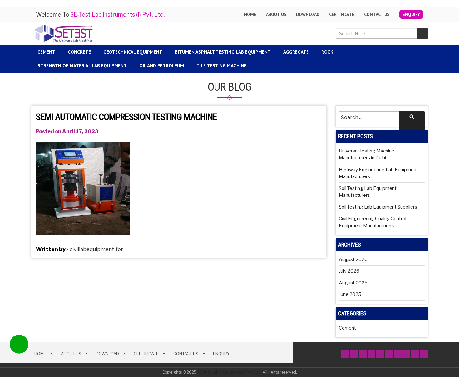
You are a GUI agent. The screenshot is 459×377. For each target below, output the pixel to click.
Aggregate (296, 52)
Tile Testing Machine (221, 66)
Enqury (221, 353)
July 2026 (349, 271)
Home (250, 14)
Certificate (341, 14)
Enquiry (411, 14)
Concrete (79, 52)
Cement (46, 52)
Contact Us (377, 14)
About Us (71, 353)
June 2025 (350, 294)
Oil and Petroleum (161, 66)
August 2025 (353, 283)
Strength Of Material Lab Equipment (82, 66)
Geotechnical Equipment (132, 52)
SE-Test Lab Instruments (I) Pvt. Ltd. (229, 372)
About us (276, 14)
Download (307, 14)
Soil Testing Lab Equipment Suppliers (378, 207)
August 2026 (353, 259)
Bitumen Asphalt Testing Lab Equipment (223, 52)
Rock (327, 52)
